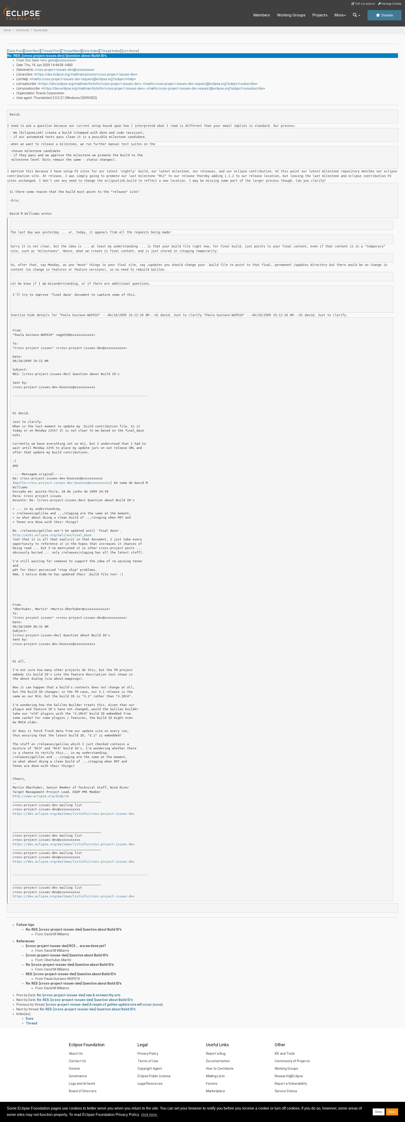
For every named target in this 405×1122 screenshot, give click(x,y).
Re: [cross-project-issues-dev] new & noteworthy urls (78, 995)
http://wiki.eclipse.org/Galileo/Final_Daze (52, 535)
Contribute (22, 30)
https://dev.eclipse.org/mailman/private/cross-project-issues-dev (86, 74)
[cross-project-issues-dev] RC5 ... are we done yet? (66, 946)
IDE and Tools (285, 1053)
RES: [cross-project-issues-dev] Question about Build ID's (71, 974)
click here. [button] (149, 1115)
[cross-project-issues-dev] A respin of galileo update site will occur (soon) (104, 1004)
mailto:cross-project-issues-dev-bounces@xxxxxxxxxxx (62, 483)
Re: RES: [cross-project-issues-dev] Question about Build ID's (74, 929)
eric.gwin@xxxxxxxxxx (58, 60)
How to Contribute (219, 1068)
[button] (356, 15)
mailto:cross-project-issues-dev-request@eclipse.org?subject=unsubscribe (205, 88)
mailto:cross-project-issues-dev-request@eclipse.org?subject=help (82, 79)
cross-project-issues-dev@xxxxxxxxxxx (64, 70)
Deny (378, 1112)
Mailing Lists (215, 1076)
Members (261, 15)
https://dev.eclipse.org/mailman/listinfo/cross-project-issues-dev (89, 84)
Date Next (32, 51)
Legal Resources (150, 1083)
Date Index (90, 51)
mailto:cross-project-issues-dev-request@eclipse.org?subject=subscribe (200, 84)
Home (7, 30)
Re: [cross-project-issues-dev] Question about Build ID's (70, 965)
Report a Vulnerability (291, 1083)
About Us (76, 1053)
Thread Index (110, 51)
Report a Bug (215, 1053)
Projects (319, 15)
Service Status (286, 1091)
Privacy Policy (148, 1053)
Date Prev (15, 51)
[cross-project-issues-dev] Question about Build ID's (67, 955)
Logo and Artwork (82, 1083)
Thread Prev (50, 51)
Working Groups (291, 15)
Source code (40, 30)
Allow (392, 1112)
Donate (386, 15)
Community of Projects (292, 1061)
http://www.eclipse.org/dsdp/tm (41, 796)
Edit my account (365, 3)
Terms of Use (148, 1061)
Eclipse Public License (154, 1076)
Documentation (218, 1061)
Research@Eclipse (289, 1076)
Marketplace (215, 1091)
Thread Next (71, 51)
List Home (130, 51)
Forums (212, 1083)
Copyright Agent (150, 1068)
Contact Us (77, 1061)
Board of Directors (83, 1091)
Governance (78, 1076)
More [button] (339, 15)
